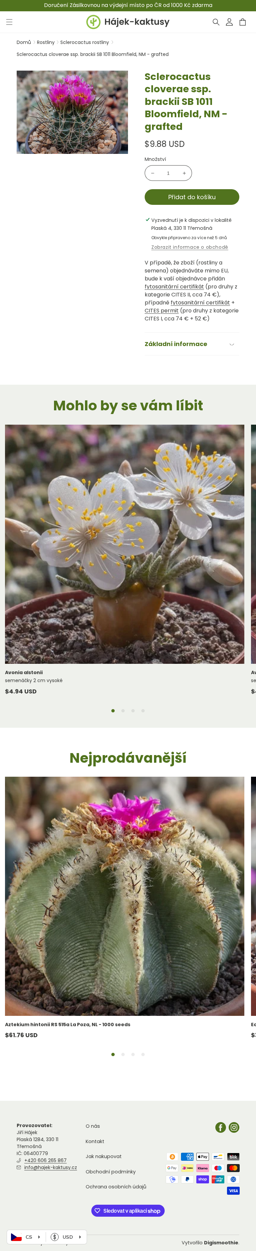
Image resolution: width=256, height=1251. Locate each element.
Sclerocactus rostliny (85, 42)
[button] (216, 22)
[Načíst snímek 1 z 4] (113, 711)
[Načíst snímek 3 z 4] (133, 711)
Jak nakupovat (104, 1156)
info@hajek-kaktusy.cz (50, 1167)
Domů (24, 42)
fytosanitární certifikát (174, 286)
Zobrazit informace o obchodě (189, 247)
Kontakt (95, 1141)
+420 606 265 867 (45, 1160)
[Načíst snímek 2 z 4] (123, 711)
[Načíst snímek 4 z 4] (143, 711)
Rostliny (46, 42)
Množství (155, 159)
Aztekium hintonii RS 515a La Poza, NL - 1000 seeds (67, 1024)
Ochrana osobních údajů (116, 1186)
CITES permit (162, 310)
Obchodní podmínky (111, 1171)
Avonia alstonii (24, 672)
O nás (93, 1126)
